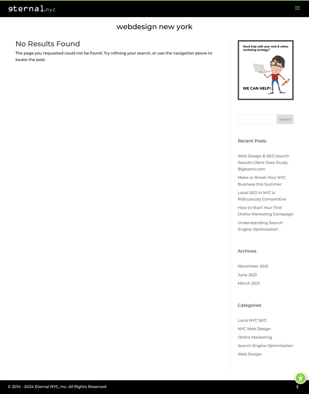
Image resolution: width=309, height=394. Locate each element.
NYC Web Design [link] (254, 329)
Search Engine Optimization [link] (265, 345)
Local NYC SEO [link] (252, 320)
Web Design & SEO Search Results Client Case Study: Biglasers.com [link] (263, 162)
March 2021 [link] (249, 283)
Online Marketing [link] (255, 337)
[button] (285, 119)
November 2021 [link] (253, 266)
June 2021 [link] (247, 275)
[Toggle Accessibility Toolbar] (300, 378)
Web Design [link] (250, 354)
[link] (297, 8)
